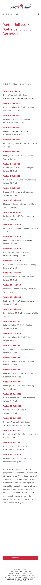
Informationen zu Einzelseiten (20, 575)
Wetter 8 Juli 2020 (11, 176)
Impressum (27, 573)
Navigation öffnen (10, 14)
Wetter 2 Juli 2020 (11, 103)
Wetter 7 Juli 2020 (11, 164)
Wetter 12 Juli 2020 (12, 224)
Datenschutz (20, 581)
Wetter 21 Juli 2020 (12, 333)
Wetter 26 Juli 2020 (12, 394)
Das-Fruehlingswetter (17, 570)
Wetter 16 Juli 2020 (12, 273)
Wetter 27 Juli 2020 (12, 406)
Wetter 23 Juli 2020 (12, 358)
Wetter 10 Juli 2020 (12, 200)
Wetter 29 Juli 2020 (12, 430)
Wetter (28, 571)
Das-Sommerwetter (22, 570)
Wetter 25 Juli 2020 (12, 382)
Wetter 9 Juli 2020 (11, 188)
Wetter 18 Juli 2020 (12, 297)
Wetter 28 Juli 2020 (12, 418)
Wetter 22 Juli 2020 (12, 345)
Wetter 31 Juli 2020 (12, 454)
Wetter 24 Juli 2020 (12, 370)
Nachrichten (14, 573)
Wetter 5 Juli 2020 (11, 140)
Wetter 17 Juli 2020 (12, 285)
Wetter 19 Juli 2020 (12, 309)
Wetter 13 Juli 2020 (12, 236)
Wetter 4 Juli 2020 (11, 127)
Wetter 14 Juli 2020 (12, 249)
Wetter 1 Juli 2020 (11, 91)
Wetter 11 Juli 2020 (12, 212)
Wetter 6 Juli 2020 (11, 152)
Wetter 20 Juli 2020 (12, 321)
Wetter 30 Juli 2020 (12, 442)
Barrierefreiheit (25, 579)
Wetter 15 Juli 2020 (12, 261)
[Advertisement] (20, 57)
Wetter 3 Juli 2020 (11, 115)
